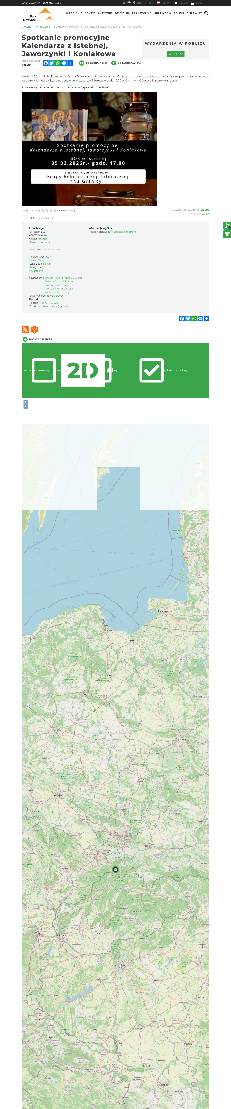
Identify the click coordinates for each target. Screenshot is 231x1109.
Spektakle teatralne (125, 231)
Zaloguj (199, 3)
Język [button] (166, 3)
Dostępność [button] (145, 3)
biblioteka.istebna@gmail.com (55, 306)
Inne (110, 231)
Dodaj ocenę (66, 210)
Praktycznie (141, 13)
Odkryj (90, 13)
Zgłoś (205, 209)
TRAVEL (52, 3)
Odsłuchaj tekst (96, 63)
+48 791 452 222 (48, 302)
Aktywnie (105, 13)
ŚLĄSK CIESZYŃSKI (31, 3)
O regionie (74, 13)
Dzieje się (122, 13)
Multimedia (162, 13)
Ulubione (183, 3)
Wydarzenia (36, 270)
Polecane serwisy (188, 13)
